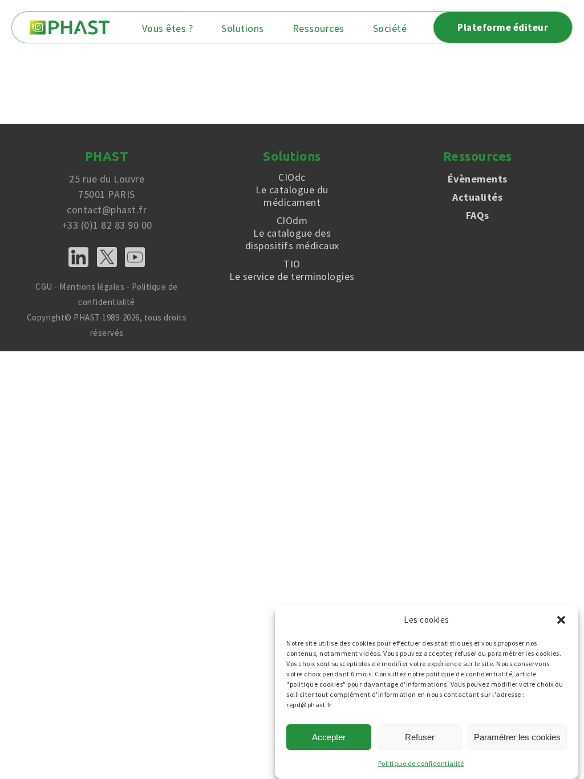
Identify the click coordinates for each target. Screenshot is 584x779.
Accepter (329, 737)
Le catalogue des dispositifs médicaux (292, 233)
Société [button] (390, 28)
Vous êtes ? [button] (167, 28)
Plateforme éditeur (502, 27)
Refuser (420, 737)
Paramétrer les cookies (517, 737)
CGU (43, 286)
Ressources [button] (318, 28)
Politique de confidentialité (421, 763)
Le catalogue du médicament (292, 190)
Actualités (477, 197)
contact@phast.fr (107, 209)
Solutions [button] (242, 28)
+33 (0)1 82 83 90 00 (107, 225)
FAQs (477, 215)
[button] (561, 620)
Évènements (478, 178)
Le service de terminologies (292, 270)
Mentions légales (91, 286)
